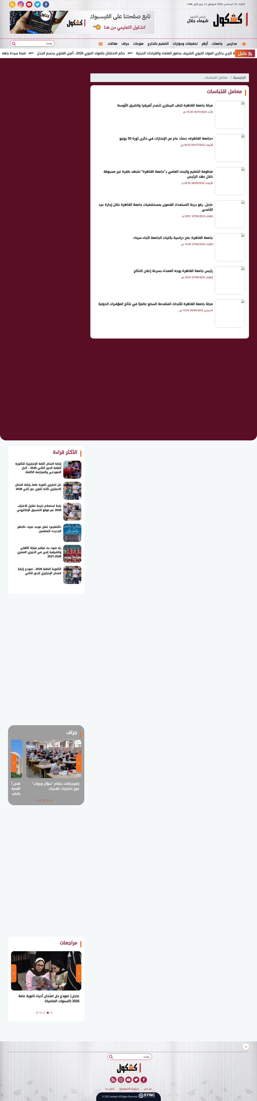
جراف (125, 44)
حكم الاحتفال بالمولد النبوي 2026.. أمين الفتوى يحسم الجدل (101, 53)
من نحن (148, 1089)
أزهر (205, 44)
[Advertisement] (46, 130)
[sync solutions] (147, 1096)
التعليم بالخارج (158, 44)
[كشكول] (230, 20)
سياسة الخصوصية (129, 1089)
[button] (51, 800)
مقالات (112, 44)
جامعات (217, 44)
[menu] (101, 44)
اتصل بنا (110, 1089)
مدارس (232, 44)
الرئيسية (239, 77)
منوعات (138, 44)
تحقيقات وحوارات (185, 44)
